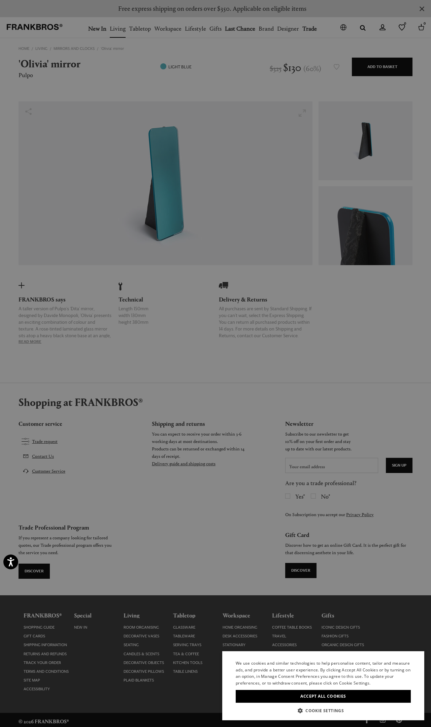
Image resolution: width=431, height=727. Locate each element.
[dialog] (215, 363)
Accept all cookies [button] (323, 696)
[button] (323, 710)
